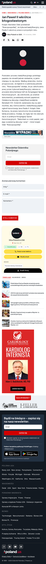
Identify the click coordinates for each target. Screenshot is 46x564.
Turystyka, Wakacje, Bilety (33, 529)
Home (4, 13)
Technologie (6, 516)
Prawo (20, 498)
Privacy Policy (6, 556)
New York (21, 488)
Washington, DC (8, 479)
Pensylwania (26, 470)
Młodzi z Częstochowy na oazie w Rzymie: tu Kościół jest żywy (25, 313)
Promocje (14, 520)
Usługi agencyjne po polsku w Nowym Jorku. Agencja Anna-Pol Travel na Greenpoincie (25, 303)
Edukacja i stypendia (34, 502)
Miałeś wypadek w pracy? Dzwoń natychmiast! (16, 7)
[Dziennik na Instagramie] (10, 547)
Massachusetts (35, 479)
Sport (14, 488)
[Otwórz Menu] (42, 2)
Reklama (29, 516)
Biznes (5, 511)
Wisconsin (36, 474)
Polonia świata (24, 13)
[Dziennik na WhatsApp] (21, 547)
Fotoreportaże (7, 538)
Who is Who (22, 534)
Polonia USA (8, 466)
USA (9, 488)
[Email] (22, 40)
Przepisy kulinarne (9, 534)
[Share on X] (9, 40)
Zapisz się (23, 163)
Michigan (18, 474)
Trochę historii (19, 538)
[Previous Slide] (40, 7)
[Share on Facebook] (4, 40)
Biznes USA (38, 516)
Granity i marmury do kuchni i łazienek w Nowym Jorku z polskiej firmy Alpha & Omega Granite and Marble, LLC (26, 323)
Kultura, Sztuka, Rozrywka (12, 529)
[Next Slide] (43, 7)
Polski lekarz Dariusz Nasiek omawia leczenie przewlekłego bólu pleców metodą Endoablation (27, 284)
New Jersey (16, 470)
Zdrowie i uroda (34, 534)
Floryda (11, 474)
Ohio (26, 479)
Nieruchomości (18, 516)
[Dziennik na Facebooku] (4, 547)
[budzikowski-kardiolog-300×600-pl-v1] (18, 361)
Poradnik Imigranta (11, 493)
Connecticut (37, 470)
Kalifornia (19, 479)
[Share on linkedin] (13, 40)
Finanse (27, 498)
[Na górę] (41, 560)
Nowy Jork (6, 470)
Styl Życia (7, 525)
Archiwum (31, 556)
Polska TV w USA (33, 538)
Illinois (4, 474)
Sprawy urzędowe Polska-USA (13, 502)
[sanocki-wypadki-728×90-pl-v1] (23, 133)
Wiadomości (12, 13)
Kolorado (27, 474)
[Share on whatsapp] (18, 40)
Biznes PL (5, 520)
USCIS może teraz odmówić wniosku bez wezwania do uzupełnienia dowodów (27, 294)
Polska (41, 488)
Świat (4, 488)
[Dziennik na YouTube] (15, 547)
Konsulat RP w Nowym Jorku (13, 507)
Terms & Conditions (19, 556)
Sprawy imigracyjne (9, 498)
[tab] (6, 277)
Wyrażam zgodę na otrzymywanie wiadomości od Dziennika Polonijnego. (23, 169)
